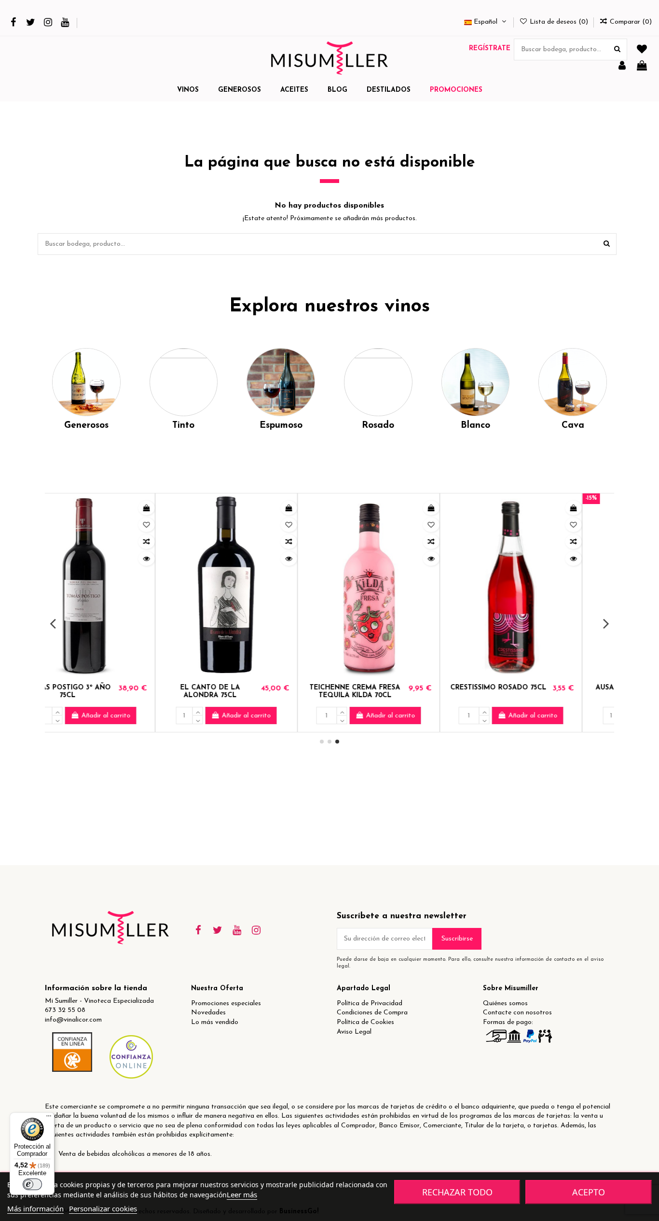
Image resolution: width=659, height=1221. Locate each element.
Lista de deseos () (559, 22)
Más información (35, 1208)
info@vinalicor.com (73, 1020)
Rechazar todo (457, 1192)
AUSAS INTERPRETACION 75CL (385, 692)
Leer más (242, 1194)
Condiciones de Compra (372, 1012)
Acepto (588, 1192)
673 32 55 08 (65, 1010)
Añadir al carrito (138, 715)
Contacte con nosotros (517, 1012)
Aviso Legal (354, 1032)
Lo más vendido (214, 1022)
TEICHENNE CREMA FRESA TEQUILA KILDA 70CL (102, 692)
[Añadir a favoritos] (178, 525)
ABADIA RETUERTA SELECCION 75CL (528, 692)
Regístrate (489, 48)
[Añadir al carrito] (178, 508)
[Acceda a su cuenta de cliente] (622, 66)
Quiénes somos (505, 1003)
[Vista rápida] (178, 558)
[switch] (32, 1184)
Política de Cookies (365, 1022)
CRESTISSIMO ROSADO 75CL (246, 687)
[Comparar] (178, 541)
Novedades (208, 1012)
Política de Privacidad (369, 1003)
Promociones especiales (226, 1003)
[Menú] (49, 1118)
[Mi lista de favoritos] (641, 50)
